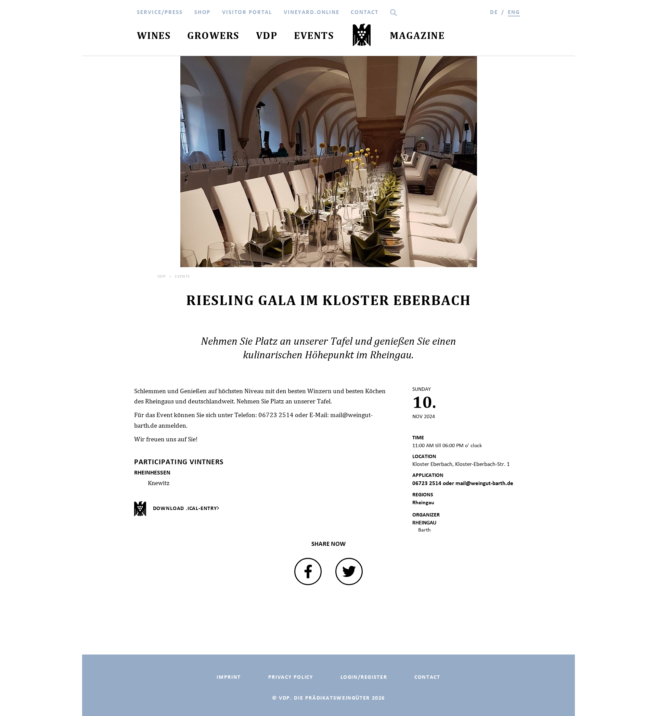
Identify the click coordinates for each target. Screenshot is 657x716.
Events (182, 276)
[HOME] (362, 36)
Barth (424, 529)
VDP (161, 276)
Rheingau (423, 502)
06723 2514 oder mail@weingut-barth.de (462, 483)
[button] (308, 571)
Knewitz (158, 482)
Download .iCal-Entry (185, 508)
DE (494, 12)
